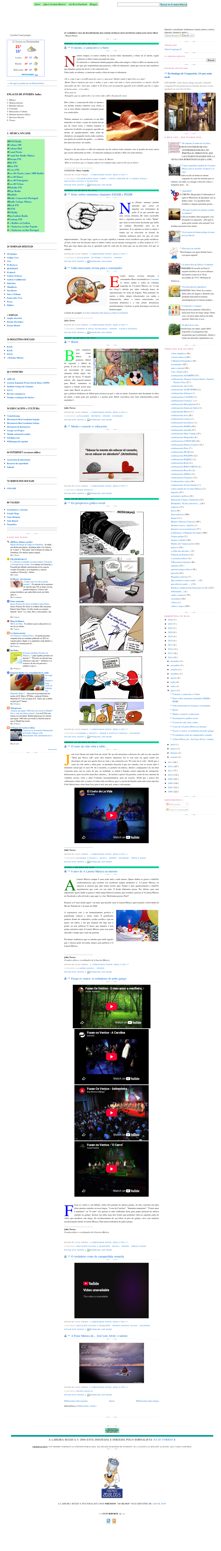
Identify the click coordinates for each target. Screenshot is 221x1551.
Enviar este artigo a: (75, 185)
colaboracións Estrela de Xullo (184, 407)
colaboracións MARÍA (181, 426)
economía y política (180, 495)
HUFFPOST (12, 268)
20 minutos (12, 253)
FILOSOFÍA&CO (18, 559)
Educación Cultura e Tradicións (185, 499)
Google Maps (13, 513)
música (174, 547)
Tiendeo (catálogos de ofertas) (20, 397)
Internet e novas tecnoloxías (183, 529)
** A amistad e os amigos (190, 305)
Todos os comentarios (178, 809)
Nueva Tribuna (14, 294)
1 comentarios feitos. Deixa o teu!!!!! (109, 175)
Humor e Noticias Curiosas (183, 521)
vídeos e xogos (177, 606)
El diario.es (12, 264)
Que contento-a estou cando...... (185, 580)
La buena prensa (18, 632)
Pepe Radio (15, 191)
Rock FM (14, 205)
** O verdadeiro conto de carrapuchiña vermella (191, 734)
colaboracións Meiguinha (182, 437)
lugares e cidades (178, 540)
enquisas (175, 506)
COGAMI (11, 488)
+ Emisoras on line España (23, 226)
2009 (170, 779)
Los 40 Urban (16, 184)
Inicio (37, 4)
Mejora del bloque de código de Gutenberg (27, 544)
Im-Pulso (14, 650)
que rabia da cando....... (181, 584)
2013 (170, 762)
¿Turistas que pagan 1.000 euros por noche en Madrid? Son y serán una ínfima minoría (31, 711)
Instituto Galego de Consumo (20, 386)
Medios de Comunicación (182, 543)
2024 (170, 628)
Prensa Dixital (13, 325)
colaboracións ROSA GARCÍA (184, 466)
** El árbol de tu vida (188, 325)
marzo (173, 748)
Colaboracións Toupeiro (182, 477)
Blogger (93, 4)
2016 (170, 649)
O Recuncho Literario (180, 562)
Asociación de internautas (18, 459)
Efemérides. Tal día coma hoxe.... (185, 503)
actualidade (176, 364)
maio (173, 690)
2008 (170, 783)
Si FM (12, 208)
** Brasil (174, 709)
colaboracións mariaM (181, 430)
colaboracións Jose (179, 415)
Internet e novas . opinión (182, 525)
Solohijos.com (13, 437)
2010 (170, 774)
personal (175, 573)
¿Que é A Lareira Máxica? (54, 4)
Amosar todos (52, 749)
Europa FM (15, 159)
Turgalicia (12, 524)
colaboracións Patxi (180, 448)
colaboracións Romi (180, 462)
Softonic (10, 467)
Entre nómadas (17, 601)
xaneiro (174, 757)
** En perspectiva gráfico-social (184, 718)
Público (10, 305)
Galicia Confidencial (16, 279)
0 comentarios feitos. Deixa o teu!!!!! (109, 254)
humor (174, 518)
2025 (170, 623)
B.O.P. (10, 350)
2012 (170, 766)
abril (173, 744)
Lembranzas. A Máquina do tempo (186, 532)
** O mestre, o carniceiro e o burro (185, 694)
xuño (173, 686)
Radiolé (13, 194)
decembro (175, 661)
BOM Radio (15, 141)
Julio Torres (163, 1439)
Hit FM (13, 162)
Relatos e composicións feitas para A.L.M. (189, 587)
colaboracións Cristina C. (182, 400)
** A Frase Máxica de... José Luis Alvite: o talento (192, 739)
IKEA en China (16, 623)
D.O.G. (10, 353)
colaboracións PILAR (180, 451)
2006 (170, 791)
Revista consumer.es (16, 393)
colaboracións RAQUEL (182, 459)
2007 (170, 787)
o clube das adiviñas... (181, 550)
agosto (174, 677)
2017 (170, 644)
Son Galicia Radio (18, 216)
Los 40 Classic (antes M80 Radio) (26, 173)
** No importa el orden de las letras (194, 143)
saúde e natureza (178, 594)
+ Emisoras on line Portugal (24, 230)
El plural (11, 272)
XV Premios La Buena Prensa (22, 635)
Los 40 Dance (16, 177)
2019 (170, 636)
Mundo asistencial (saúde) (18, 433)
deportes (175, 492)
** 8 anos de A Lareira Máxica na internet (188, 726)
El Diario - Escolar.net (20, 578)
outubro (174, 669)
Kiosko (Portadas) (15, 321)
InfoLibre (11, 283)
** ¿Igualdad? (185, 190)
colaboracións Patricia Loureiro (185, 444)
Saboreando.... (177, 591)
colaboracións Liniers (180, 418)
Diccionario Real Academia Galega (23, 422)
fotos (173, 510)
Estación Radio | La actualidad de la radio (29, 672)
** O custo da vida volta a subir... (184, 722)
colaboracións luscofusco (182, 422)
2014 (170, 657)
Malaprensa (15, 707)
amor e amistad (178, 368)
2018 (170, 640)
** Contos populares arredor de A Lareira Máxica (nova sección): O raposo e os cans (197, 168)
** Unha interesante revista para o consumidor (190, 705)
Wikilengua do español (17, 441)
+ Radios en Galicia (19, 223)
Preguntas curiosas (179, 576)
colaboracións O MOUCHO (183, 440)
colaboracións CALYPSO (182, 396)
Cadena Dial (15, 148)
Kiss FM (13, 166)
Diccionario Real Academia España (23, 419)
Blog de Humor (17, 621)
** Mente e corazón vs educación (184, 714)
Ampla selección (14, 317)
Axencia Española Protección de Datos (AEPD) (28, 382)
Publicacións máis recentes (76, 1400)
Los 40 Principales (18, 180)
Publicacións (174, 804)
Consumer (154, 279)
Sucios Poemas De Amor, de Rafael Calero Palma (30, 604)
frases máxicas (177, 514)
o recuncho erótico (179, 558)
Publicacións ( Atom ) (86, 1405)
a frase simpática (178, 353)
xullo (173, 682)
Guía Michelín (13, 517)
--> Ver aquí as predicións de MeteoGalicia (25, 83)
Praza (9, 301)
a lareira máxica (178, 357)
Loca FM (14, 169)
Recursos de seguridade (17, 463)
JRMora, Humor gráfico (21, 541)
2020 (170, 632)
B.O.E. (10, 346)
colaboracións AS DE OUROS (184, 389)
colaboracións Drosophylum (183, 404)
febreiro (174, 752)
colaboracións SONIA (180, 474)
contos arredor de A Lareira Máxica (186, 488)
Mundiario (12, 286)
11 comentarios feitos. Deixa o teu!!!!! (109, 964)
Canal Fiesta (15, 152)
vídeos (174, 602)
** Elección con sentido (190, 248)
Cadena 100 (15, 145)
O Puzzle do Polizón (180, 554)
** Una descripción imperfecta (192, 286)
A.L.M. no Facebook (78, 4)
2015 (170, 653)
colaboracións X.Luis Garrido (184, 485)
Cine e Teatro (177, 371)
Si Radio (13, 212)
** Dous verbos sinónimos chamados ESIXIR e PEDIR (100, 194)
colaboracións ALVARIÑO (182, 375)
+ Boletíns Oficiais (15, 357)
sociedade (175, 598)
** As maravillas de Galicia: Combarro (196, 264)
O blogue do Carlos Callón (22, 727)
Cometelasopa (13, 415)
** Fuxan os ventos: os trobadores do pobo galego (192, 730)
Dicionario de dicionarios (18, 426)
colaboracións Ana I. (180, 385)
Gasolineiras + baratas (17, 509)
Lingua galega (177, 536)
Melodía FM (15, 187)
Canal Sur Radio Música (22, 155)
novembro (175, 665)
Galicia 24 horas (14, 275)
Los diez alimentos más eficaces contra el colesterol (105, 312)
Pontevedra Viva (14, 297)
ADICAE (11, 378)
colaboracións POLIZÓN (182, 455)
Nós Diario (12, 290)
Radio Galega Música (20, 201)
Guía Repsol (12, 520)
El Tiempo (17, 41)
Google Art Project (15, 430)
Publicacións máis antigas (147, 1400)
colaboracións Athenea (181, 393)
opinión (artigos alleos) (181, 569)
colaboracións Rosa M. (181, 470)
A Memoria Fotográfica (181, 360)
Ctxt (9, 261)
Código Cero (13, 257)
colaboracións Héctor (180, 411)
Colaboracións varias (180, 481)
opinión (174, 565)
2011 (170, 770)
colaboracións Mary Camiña (183, 433)
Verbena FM (15, 219)
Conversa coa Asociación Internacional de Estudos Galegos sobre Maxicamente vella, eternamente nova (38, 733)
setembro (175, 673)
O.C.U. (10, 390)
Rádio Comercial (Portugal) (23, 198)
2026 (170, 619)
